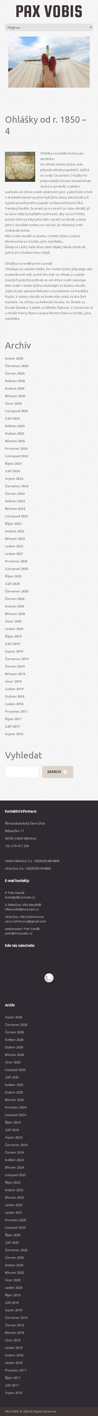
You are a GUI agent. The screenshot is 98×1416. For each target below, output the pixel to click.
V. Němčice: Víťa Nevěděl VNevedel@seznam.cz (23, 906)
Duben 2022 (14, 531)
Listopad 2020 (16, 568)
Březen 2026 (15, 396)
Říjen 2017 (13, 719)
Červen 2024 (14, 493)
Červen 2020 (14, 598)
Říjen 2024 (13, 463)
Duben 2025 (14, 433)
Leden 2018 (14, 704)
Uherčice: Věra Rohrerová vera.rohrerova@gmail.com (25, 918)
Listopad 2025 (16, 411)
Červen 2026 (14, 373)
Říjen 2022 (13, 523)
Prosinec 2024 (16, 448)
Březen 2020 (15, 613)
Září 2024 (12, 471)
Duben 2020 (14, 606)
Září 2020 (12, 583)
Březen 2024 (15, 508)
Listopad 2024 (16, 456)
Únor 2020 (13, 621)
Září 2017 (12, 726)
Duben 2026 (14, 388)
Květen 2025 (15, 426)
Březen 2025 (15, 441)
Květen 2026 (15, 381)
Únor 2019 (13, 681)
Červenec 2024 (16, 486)
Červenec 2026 (16, 366)
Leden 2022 (14, 546)
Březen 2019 (15, 674)
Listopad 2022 (16, 516)
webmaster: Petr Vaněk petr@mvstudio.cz (22, 930)
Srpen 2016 (14, 734)
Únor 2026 (13, 403)
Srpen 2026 (14, 358)
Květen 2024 (15, 501)
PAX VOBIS (49, 11)
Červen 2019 (14, 666)
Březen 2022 (15, 538)
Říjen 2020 (13, 576)
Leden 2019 (14, 689)
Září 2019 (12, 644)
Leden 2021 (14, 553)
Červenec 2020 (16, 591)
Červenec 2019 (16, 659)
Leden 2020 (14, 628)
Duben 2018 (14, 696)
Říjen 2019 (13, 636)
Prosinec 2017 (16, 711)
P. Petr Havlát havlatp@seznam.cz (20, 894)
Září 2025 (12, 418)
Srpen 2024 (14, 478)
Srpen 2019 (14, 651)
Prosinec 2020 (16, 561)
